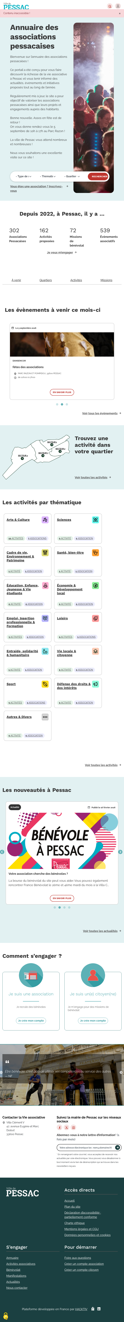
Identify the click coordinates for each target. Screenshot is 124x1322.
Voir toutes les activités (91, 477)
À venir (16, 280)
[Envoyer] (117, 1147)
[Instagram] (73, 1127)
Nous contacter (16, 1287)
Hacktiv (81, 1309)
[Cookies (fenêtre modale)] (5, 1316)
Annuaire (12, 1258)
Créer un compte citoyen (81, 1269)
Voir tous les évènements (100, 413)
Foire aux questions (77, 1258)
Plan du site (72, 1206)
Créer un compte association (84, 1264)
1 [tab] (57, 404)
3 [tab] (66, 404)
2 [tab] (62, 404)
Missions (106, 280)
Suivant (120, 852)
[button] (110, 6)
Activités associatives (20, 1264)
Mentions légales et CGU (81, 1229)
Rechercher (100, 176)
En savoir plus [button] (62, 392)
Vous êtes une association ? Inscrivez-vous (36, 188)
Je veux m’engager (60, 252)
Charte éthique (74, 1223)
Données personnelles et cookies (87, 1235)
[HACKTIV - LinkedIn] (99, 1310)
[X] (66, 1127)
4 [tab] (69, 907)
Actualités (13, 1281)
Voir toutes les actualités (100, 931)
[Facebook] (59, 1127)
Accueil (69, 1200)
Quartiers (46, 280)
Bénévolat (13, 1269)
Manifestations (16, 1275)
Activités (76, 280)
